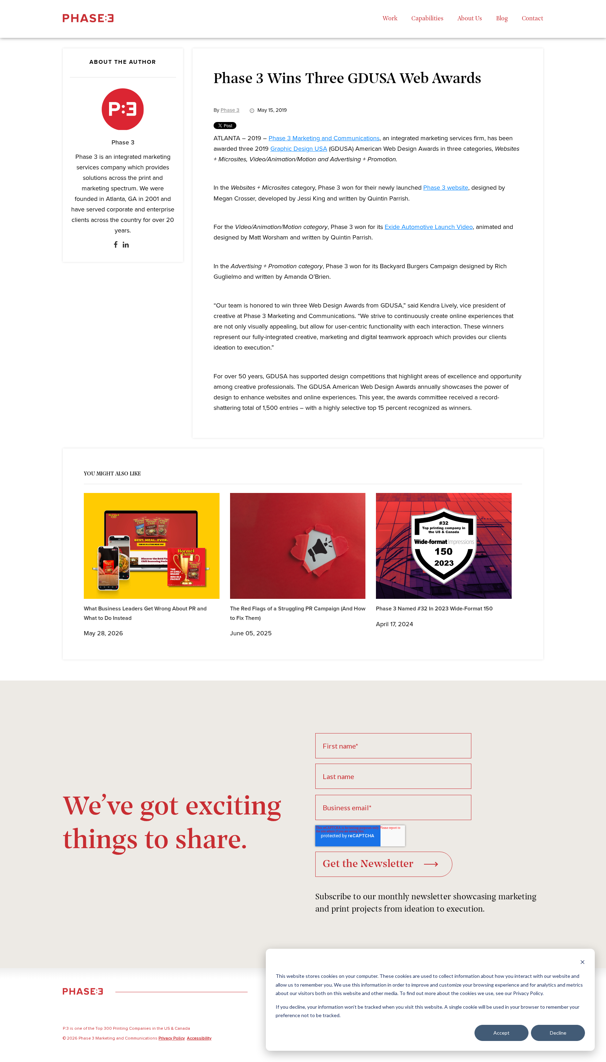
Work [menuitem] (390, 19)
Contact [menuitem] (532, 19)
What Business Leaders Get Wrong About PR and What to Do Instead (145, 613)
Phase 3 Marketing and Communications (324, 138)
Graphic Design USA (298, 149)
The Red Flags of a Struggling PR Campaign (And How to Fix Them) (297, 613)
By (227, 110)
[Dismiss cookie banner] (582, 963)
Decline (558, 1033)
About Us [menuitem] (470, 19)
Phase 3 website (445, 187)
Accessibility (199, 1038)
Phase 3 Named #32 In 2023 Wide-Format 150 (434, 608)
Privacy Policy (172, 1038)
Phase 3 (123, 143)
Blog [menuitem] (502, 19)
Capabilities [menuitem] (427, 19)
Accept (501, 1033)
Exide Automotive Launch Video (429, 227)
